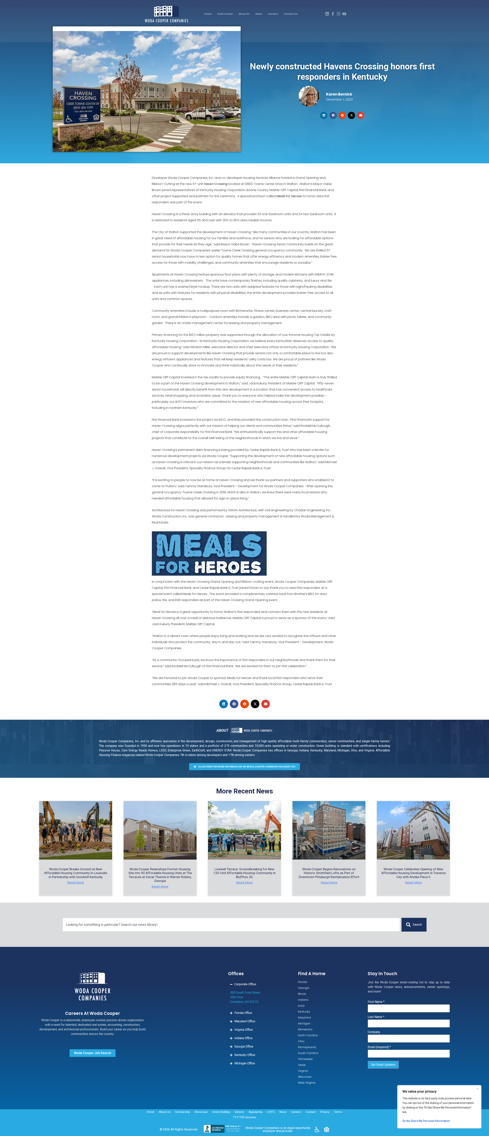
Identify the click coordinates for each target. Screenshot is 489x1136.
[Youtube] (344, 14)
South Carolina (308, 1053)
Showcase (201, 1112)
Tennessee (305, 1059)
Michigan (304, 1023)
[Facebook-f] (333, 14)
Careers (273, 13)
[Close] (477, 1088)
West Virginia (306, 1083)
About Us (244, 13)
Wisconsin (305, 1077)
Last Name (376, 1017)
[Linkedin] (327, 14)
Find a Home (225, 13)
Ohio (301, 1041)
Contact (311, 1112)
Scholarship (182, 1112)
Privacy (324, 1112)
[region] (439, 1106)
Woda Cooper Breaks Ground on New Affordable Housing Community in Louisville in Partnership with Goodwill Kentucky (75, 873)
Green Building (221, 1112)
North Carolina (308, 1035)
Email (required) (379, 1047)
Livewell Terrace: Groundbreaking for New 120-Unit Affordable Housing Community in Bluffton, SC (244, 873)
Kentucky (304, 1012)
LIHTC (271, 1112)
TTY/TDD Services (244, 1117)
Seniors (239, 1112)
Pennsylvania (307, 1047)
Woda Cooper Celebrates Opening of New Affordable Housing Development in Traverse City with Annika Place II (413, 873)
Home (208, 13)
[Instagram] (339, 14)
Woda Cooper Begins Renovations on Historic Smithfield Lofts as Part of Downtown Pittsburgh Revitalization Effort (329, 873)
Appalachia (255, 1112)
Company (374, 1032)
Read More (75, 882)
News (258, 13)
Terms (338, 1112)
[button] (323, 115)
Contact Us (291, 13)
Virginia (303, 1071)
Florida (302, 982)
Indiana (303, 1000)
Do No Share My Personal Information (426, 1120)
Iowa (301, 1006)
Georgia (303, 988)
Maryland (304, 1017)
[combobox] (231, 925)
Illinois (302, 994)
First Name (376, 1001)
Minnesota (305, 1029)
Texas (302, 1065)
